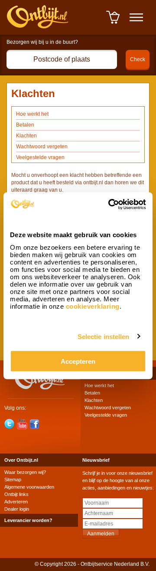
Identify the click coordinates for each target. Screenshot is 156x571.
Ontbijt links (16, 494)
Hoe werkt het (32, 114)
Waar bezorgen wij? (25, 472)
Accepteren (78, 361)
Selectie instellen (104, 336)
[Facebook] (34, 424)
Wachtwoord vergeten (42, 147)
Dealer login (16, 509)
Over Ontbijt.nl (21, 460)
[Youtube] (22, 424)
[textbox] (61, 59)
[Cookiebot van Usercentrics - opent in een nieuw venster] (110, 204)
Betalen (25, 125)
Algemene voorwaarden (29, 486)
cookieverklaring (93, 306)
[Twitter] (9, 424)
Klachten (26, 136)
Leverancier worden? (28, 520)
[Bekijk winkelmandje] (113, 23)
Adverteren (16, 501)
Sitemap (12, 479)
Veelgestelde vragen (40, 157)
